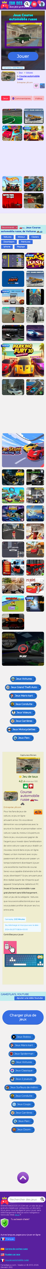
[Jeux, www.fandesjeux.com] (16, 5)
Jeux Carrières (24, 720)
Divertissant (9, 242)
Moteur (21, 237)
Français (10, 1239)
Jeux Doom (24, 1129)
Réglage (21, 246)
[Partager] (42, 85)
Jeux (5, 98)
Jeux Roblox (24, 1036)
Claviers (35, 237)
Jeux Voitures (24, 678)
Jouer (23, 56)
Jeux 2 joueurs (24, 1079)
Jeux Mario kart (24, 695)
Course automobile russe (17, 1260)
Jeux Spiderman (23, 1053)
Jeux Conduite (23, 704)
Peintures (25, 242)
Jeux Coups (24, 1104)
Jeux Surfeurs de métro (24, 1087)
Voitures (7, 237)
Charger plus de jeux (23, 1017)
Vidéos (38, 98)
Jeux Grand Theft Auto (24, 687)
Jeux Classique (23, 1070)
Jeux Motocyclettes (24, 729)
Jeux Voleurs (24, 712)
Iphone (7, 246)
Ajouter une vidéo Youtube (30, 998)
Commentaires (22, 98)
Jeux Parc (24, 737)
